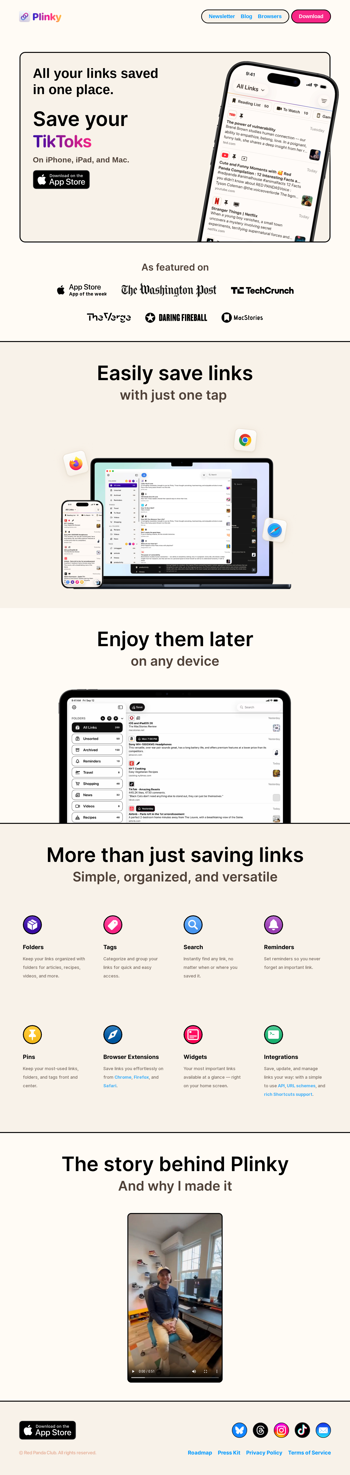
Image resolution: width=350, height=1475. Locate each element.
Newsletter (222, 16)
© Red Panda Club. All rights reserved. (57, 1452)
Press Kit (229, 1453)
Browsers (270, 16)
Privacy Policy (264, 1453)
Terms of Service (309, 1453)
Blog (246, 16)
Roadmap (200, 1453)
